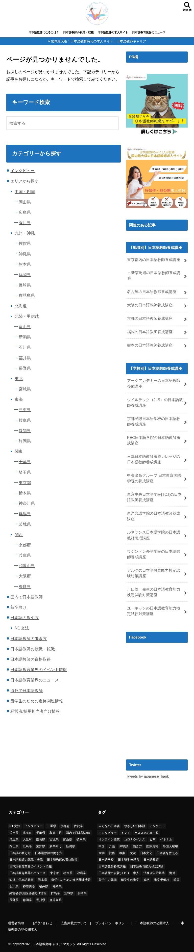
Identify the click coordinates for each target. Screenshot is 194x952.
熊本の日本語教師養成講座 (150, 345)
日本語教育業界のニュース (148, 32)
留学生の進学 (130, 880)
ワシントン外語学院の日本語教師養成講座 (153, 554)
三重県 (25, 409)
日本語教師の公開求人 (152, 923)
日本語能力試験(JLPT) (114, 873)
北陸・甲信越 (27, 316)
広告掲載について (74, 923)
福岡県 (25, 274)
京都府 (25, 545)
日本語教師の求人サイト (113, 32)
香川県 (25, 222)
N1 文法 (22, 628)
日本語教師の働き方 (28, 638)
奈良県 (25, 586)
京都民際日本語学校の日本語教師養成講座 (153, 421)
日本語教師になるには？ (44, 32)
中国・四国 (25, 191)
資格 (146, 880)
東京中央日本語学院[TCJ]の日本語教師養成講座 (154, 497)
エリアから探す (24, 181)
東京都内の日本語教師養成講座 (153, 260)
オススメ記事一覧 (146, 833)
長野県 (25, 368)
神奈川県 (27, 503)
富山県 (25, 326)
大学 (102, 853)
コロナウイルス (134, 839)
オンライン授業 (109, 839)
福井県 (25, 358)
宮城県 (25, 389)
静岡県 (25, 441)
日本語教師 (151, 859)
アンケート (157, 826)
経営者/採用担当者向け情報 (35, 711)
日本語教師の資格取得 (30, 659)
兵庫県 (25, 555)
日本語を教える (167, 853)
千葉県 (25, 461)
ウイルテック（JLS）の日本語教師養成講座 (155, 402)
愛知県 (25, 430)
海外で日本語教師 (26, 690)
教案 (122, 853)
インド (125, 833)
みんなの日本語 (109, 826)
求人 (136, 873)
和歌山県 (27, 565)
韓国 (177, 880)
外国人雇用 (170, 846)
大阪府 (25, 576)
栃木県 (25, 493)
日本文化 (146, 853)
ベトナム (166, 839)
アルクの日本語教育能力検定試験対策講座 (153, 573)
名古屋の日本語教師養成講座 (151, 292)
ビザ (153, 839)
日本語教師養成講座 (112, 866)
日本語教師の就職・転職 (78, 32)
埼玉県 (25, 472)
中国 (102, 846)
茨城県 (25, 524)
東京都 (25, 482)
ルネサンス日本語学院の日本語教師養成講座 (153, 535)
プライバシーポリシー (111, 923)
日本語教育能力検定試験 (146, 866)
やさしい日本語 (134, 826)
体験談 (123, 846)
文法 (133, 853)
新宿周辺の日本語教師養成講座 (154, 275)
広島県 (25, 212)
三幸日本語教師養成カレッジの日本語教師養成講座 (153, 459)
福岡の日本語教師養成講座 (150, 332)
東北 (19, 378)
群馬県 (25, 513)
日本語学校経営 (128, 859)
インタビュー (22, 170)
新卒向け (18, 607)
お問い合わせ (42, 923)
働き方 (137, 846)
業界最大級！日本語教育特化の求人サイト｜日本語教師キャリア (98, 41)
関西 (19, 534)
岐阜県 (25, 420)
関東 (19, 451)
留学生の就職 (108, 880)
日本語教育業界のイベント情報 (38, 669)
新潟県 (25, 337)
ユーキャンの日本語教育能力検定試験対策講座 (153, 611)
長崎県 (25, 285)
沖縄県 (25, 254)
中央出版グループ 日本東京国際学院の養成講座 (154, 478)
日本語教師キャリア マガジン (54, 944)
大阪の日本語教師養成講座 (150, 305)
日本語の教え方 (24, 617)
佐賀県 (25, 243)
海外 (172, 873)
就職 (112, 853)
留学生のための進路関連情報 (36, 701)
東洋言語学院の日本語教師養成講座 (153, 516)
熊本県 (25, 264)
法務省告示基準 (154, 873)
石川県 (25, 347)
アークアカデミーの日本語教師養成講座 (153, 383)
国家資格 (152, 846)
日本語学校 (106, 859)
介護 (112, 846)
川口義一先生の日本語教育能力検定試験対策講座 (153, 592)
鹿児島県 (27, 295)
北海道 (21, 306)
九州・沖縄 (25, 233)
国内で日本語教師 (26, 597)
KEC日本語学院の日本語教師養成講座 (153, 440)
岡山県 (25, 202)
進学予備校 (161, 880)
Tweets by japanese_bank (147, 776)
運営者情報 (16, 923)
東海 (19, 399)
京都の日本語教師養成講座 (150, 318)
